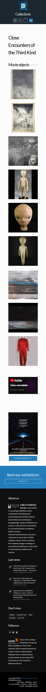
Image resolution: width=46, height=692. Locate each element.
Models (11, 615)
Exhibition (28, 682)
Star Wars (12, 618)
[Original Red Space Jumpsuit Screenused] (23, 351)
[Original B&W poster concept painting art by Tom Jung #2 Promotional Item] (23, 117)
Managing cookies (31, 686)
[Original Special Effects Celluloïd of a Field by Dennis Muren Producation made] (23, 284)
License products (23, 458)
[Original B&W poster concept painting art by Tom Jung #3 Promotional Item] (23, 84)
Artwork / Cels (21, 615)
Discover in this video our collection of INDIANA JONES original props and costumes (24, 580)
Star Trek (21, 618)
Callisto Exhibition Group (29, 678)
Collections (20, 682)
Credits (21, 686)
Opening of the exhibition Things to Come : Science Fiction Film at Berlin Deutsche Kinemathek (24, 594)
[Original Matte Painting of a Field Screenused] (23, 317)
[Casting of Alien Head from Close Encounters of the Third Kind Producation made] (23, 217)
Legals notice (32, 684)
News (35, 682)
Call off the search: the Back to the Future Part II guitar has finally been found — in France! (25, 568)
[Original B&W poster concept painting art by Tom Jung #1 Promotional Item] (23, 151)
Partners (24, 684)
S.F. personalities (14, 684)
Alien (30, 615)
